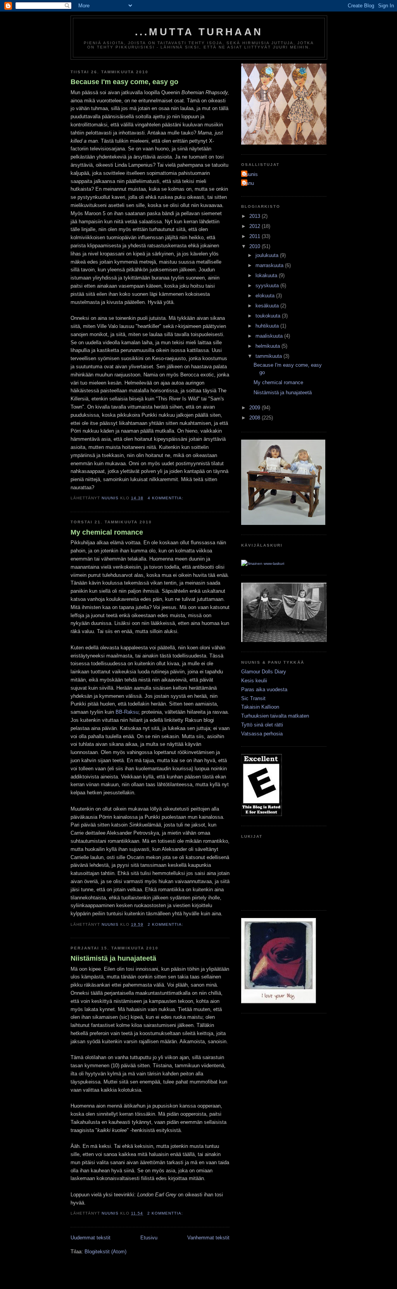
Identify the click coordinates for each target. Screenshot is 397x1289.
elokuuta (265, 296)
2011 (255, 236)
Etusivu (148, 1238)
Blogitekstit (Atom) (105, 1251)
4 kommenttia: (166, 498)
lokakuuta (267, 275)
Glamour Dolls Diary (263, 672)
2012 (255, 226)
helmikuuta (268, 346)
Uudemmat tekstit (90, 1238)
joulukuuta (267, 255)
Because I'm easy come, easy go (124, 82)
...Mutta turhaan (199, 32)
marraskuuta (270, 265)
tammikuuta (269, 356)
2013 (255, 216)
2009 (255, 408)
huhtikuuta (267, 326)
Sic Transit (253, 698)
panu (248, 183)
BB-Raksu (127, 712)
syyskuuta (267, 285)
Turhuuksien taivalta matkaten (275, 716)
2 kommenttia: (166, 924)
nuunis (250, 174)
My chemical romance (107, 532)
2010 (255, 246)
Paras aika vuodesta (264, 689)
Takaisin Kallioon (260, 707)
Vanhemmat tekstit (208, 1238)
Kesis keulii (254, 680)
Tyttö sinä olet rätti (262, 725)
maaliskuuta (269, 336)
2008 (255, 418)
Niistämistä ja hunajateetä (113, 958)
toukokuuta (268, 316)
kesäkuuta (267, 306)
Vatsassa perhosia (262, 734)
